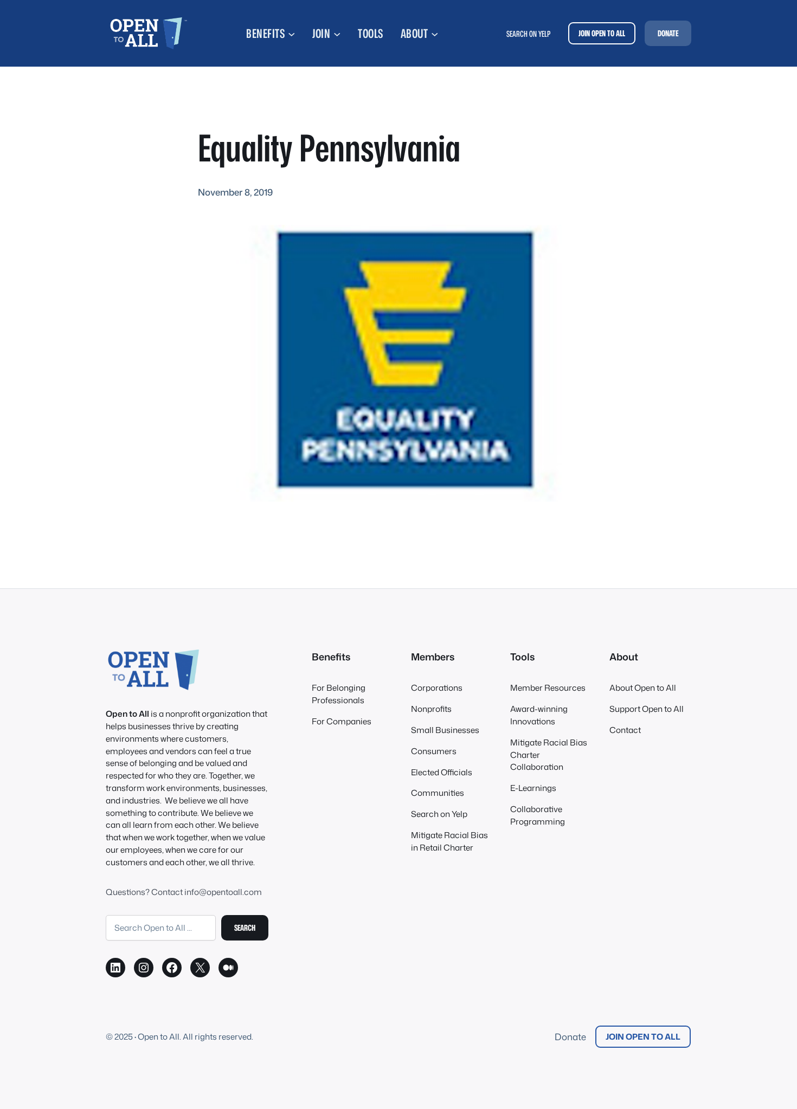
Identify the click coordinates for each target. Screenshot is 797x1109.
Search (244, 927)
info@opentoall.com (223, 892)
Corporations (436, 687)
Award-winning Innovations (539, 715)
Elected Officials (441, 772)
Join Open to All (643, 1036)
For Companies (341, 721)
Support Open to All (646, 709)
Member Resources (548, 687)
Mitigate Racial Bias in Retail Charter (449, 841)
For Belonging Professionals (338, 694)
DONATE (668, 33)
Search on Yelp (439, 814)
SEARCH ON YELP (528, 34)
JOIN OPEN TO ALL (602, 33)
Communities (437, 793)
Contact (625, 730)
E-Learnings (533, 788)
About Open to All (642, 687)
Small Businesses (445, 730)
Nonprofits (431, 709)
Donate (570, 1036)
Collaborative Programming (537, 815)
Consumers (434, 751)
